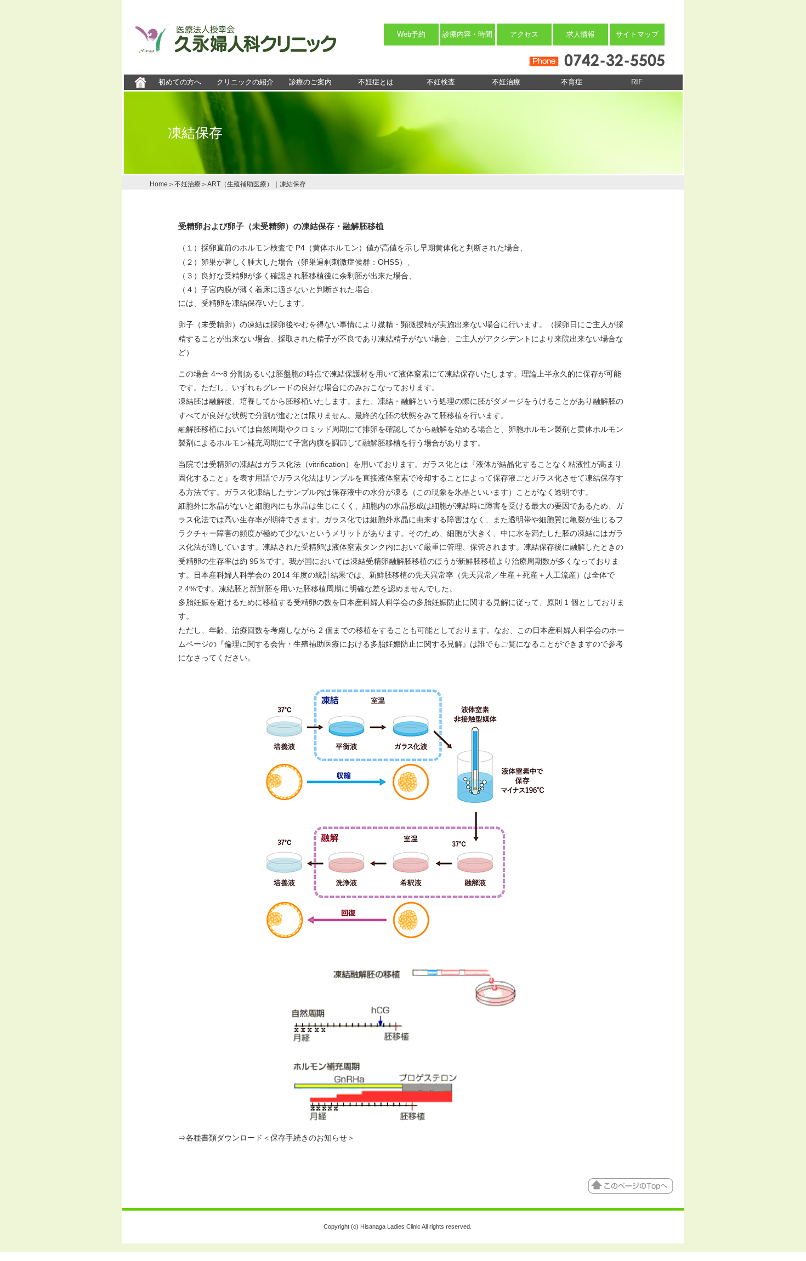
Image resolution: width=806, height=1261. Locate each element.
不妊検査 (441, 82)
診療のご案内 (310, 82)
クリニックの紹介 (245, 82)
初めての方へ (179, 82)
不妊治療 (506, 82)
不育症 (571, 82)
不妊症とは (376, 82)
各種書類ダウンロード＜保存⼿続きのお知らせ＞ (270, 1137)
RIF (637, 82)
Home (159, 184)
